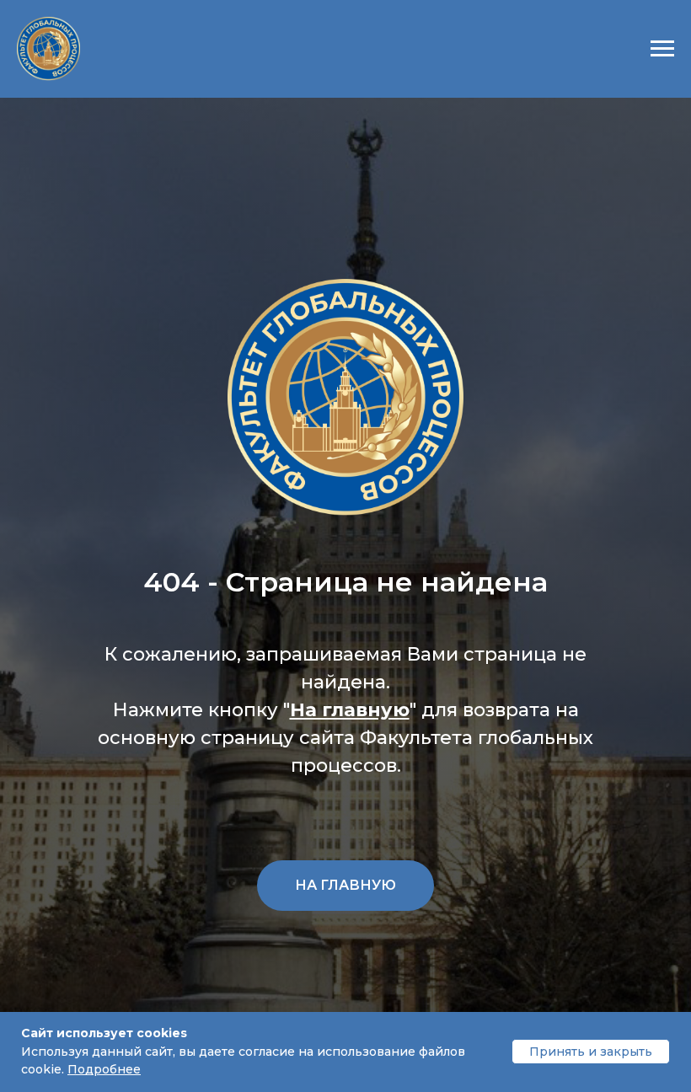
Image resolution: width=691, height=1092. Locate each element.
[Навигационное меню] (662, 48)
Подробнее (104, 1069)
